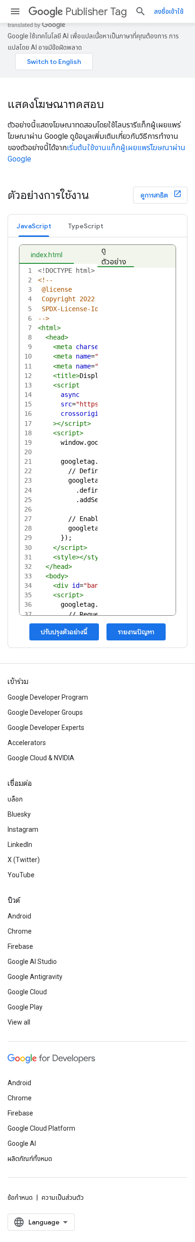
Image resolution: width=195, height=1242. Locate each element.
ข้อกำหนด (20, 1197)
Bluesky (19, 814)
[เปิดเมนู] (15, 11)
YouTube (21, 875)
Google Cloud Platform (41, 1128)
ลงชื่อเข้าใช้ (169, 11)
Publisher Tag (96, 11)
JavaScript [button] (34, 226)
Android (19, 916)
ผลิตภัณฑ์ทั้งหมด (30, 1158)
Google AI (22, 1143)
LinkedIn (20, 844)
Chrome (20, 931)
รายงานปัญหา (136, 632)
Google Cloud (27, 992)
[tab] (34, 226)
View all (19, 1022)
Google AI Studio (32, 961)
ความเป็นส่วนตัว (63, 1197)
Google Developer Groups (45, 712)
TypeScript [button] (85, 226)
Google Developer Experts (46, 727)
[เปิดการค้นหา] (140, 11)
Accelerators (27, 743)
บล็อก (15, 799)
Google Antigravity (35, 977)
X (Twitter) (24, 860)
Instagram (23, 829)
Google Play (25, 1007)
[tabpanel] (97, 442)
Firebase (20, 946)
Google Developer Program (48, 697)
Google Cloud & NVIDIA (41, 758)
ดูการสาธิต (155, 195)
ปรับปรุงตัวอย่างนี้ (64, 632)
